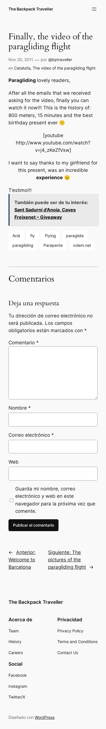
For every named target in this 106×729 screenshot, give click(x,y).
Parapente (53, 245)
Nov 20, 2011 (20, 59)
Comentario (23, 342)
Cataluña (22, 68)
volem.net (82, 245)
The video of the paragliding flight (64, 68)
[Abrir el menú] (94, 9)
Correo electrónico (31, 435)
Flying (50, 235)
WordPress (45, 717)
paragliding (22, 245)
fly (32, 235)
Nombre (19, 408)
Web (13, 462)
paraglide (75, 235)
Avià (16, 235)
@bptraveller (60, 59)
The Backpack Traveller (30, 9)
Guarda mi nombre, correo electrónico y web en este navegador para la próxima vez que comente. (55, 500)
